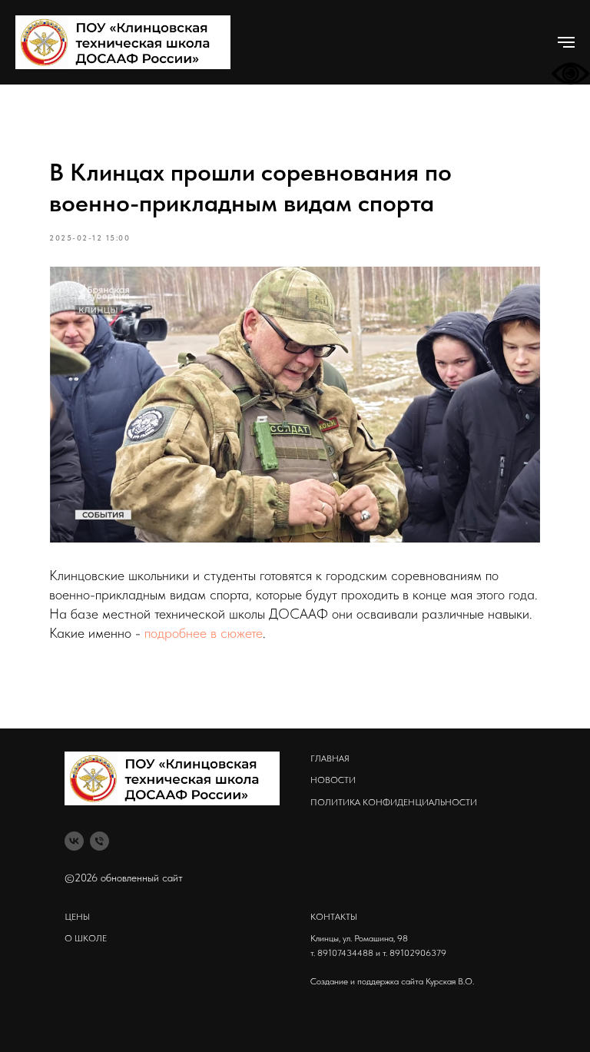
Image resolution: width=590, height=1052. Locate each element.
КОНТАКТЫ (333, 916)
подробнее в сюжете (203, 633)
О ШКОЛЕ (86, 938)
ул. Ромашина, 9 (373, 938)
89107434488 (345, 952)
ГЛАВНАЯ (330, 758)
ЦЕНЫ (77, 916)
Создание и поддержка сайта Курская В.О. (392, 981)
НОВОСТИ (333, 780)
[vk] (74, 841)
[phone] (99, 841)
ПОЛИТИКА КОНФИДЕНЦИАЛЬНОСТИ (393, 802)
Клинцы (324, 938)
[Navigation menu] (566, 42)
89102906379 (417, 952)
